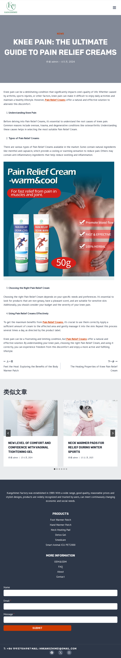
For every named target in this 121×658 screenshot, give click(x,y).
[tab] (54, 469)
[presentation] (31, 418)
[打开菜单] (114, 7)
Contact (60, 576)
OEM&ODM (60, 561)
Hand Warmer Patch (60, 524)
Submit (37, 628)
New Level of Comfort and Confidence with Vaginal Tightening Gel (29, 447)
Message (9, 614)
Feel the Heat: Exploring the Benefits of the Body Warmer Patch (31, 366)
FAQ (60, 566)
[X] (60, 652)
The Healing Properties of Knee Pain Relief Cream (93, 366)
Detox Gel (60, 534)
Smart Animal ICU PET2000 (60, 544)
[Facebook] (51, 652)
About (60, 571)
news (60, 33)
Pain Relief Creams (55, 99)
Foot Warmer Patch (60, 519)
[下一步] (112, 433)
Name (7, 587)
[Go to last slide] (8, 433)
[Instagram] (69, 652)
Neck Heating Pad (60, 529)
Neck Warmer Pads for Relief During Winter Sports (86, 447)
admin (54, 61)
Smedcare (60, 539)
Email (7, 600)
